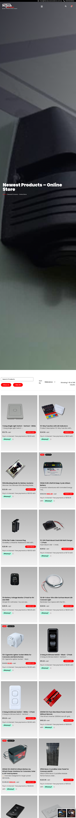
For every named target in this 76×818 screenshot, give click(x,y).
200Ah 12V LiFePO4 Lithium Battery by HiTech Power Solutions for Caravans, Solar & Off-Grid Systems (18, 771)
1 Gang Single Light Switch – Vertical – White (19, 426)
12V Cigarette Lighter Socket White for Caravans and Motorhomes (16, 656)
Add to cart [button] (30, 432)
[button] (41, 6)
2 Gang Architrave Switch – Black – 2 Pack (56, 655)
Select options (67, 549)
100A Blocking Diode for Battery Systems (17, 483)
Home (4, 194)
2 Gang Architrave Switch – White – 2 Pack (18, 712)
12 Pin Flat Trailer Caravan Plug (14, 540)
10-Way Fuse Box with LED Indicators (54, 426)
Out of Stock (30, 546)
